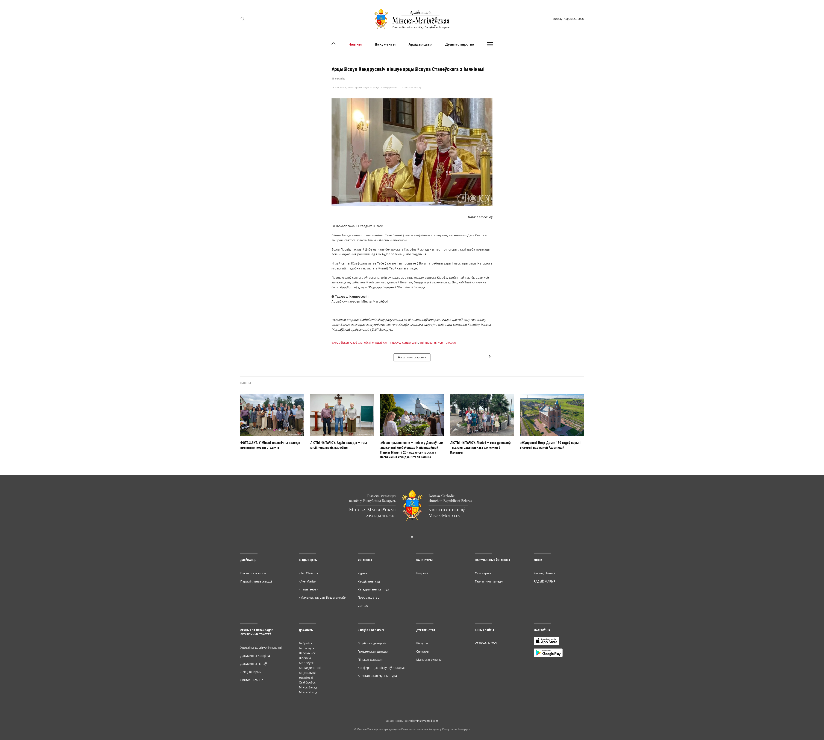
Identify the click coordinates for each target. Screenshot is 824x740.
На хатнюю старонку (412, 357)
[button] (242, 19)
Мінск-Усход (308, 692)
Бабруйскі (306, 643)
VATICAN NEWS (486, 643)
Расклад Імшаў (544, 573)
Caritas (363, 606)
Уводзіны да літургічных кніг (261, 647)
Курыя (362, 573)
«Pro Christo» (308, 573)
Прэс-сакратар (368, 597)
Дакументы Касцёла (255, 656)
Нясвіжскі (306, 678)
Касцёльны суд (369, 581)
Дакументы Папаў (253, 664)
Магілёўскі (306, 663)
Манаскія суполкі (429, 659)
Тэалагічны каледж (489, 581)
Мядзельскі (307, 673)
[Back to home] (412, 19)
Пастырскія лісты (253, 573)
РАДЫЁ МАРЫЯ (545, 581)
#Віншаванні (428, 342)
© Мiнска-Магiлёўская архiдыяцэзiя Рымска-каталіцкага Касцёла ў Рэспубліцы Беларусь (412, 729)
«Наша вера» (308, 589)
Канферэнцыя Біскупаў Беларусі (382, 668)
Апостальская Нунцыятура (377, 676)
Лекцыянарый (251, 672)
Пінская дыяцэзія (370, 659)
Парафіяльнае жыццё (256, 581)
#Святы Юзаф (447, 342)
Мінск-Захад (308, 687)
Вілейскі (305, 658)
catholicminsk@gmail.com (421, 721)
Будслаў (422, 573)
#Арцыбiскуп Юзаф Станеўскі (351, 342)
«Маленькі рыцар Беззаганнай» (322, 597)
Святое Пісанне (251, 680)
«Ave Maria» (307, 581)
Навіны (355, 44)
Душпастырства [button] (459, 44)
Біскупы (422, 643)
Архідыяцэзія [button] (420, 44)
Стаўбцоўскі (307, 682)
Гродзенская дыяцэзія (374, 651)
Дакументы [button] (385, 44)
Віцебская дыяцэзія (372, 643)
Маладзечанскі (310, 668)
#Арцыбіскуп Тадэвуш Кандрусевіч (395, 342)
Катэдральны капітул (373, 589)
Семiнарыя (483, 573)
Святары (422, 651)
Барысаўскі (307, 648)
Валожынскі (307, 653)
